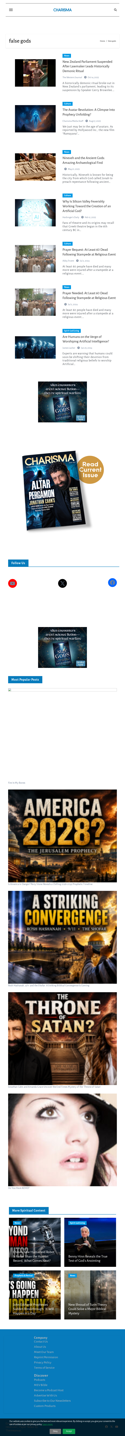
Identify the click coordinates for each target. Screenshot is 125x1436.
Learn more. (47, 1424)
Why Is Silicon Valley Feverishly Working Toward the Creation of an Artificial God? (86, 206)
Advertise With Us (45, 1395)
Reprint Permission (46, 1357)
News (66, 56)
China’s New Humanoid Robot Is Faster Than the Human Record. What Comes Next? (33, 1256)
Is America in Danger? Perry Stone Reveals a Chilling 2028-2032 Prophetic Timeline (50, 884)
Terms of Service (44, 1367)
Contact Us (41, 1341)
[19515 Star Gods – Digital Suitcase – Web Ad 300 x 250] (62, 401)
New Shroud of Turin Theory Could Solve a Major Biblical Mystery (87, 1309)
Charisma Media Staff (73, 121)
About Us (40, 1346)
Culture (67, 104)
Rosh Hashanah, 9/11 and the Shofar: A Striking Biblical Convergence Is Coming (48, 985)
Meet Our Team (44, 1352)
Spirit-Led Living (71, 331)
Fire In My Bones (16, 783)
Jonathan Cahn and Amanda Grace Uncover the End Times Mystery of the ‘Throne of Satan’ (54, 1087)
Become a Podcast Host (48, 1390)
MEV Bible (40, 1385)
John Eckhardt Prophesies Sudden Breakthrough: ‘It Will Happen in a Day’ (33, 1309)
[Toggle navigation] (11, 10)
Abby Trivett (68, 261)
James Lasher (69, 348)
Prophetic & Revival (24, 1276)
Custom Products (45, 1406)
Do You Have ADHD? (18, 1188)
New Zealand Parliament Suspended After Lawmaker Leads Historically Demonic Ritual (87, 66)
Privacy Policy (42, 1362)
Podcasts (39, 1379)
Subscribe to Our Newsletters (52, 1400)
